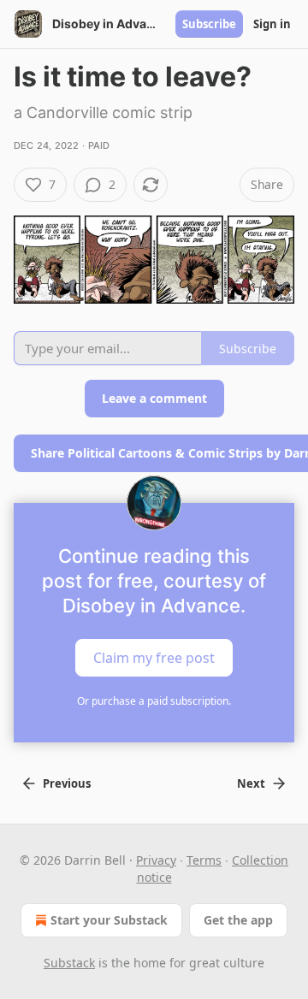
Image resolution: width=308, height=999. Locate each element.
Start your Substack (109, 920)
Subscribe (209, 24)
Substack (69, 963)
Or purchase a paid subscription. (154, 701)
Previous (67, 783)
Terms (204, 860)
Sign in (272, 24)
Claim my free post (154, 656)
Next (251, 783)
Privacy (156, 860)
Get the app (238, 920)
